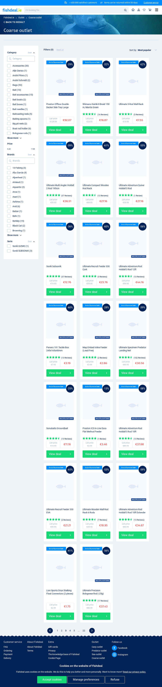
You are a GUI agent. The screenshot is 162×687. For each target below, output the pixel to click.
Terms (30, 650)
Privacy (52, 650)
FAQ (6, 647)
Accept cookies (52, 679)
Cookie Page (54, 658)
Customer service (151, 3)
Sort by (132, 50)
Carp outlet (97, 647)
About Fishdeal (34, 647)
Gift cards (53, 647)
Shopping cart (150, 10)
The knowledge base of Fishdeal (63, 654)
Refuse (115, 679)
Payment (8, 654)
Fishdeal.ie (9, 17)
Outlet (21, 17)
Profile (138, 10)
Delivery (7, 658)
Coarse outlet (35, 17)
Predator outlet (99, 650)
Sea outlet (97, 654)
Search (125, 10)
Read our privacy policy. (134, 672)
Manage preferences (86, 679)
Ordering (8, 650)
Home (133, 10)
